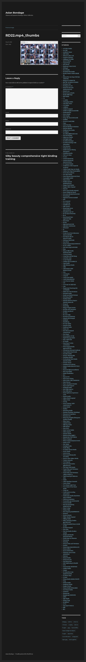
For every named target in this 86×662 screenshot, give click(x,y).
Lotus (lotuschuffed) (68, 279)
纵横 (64, 607)
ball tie (70, 621)
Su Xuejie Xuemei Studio (69, 449)
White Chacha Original (69, 517)
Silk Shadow (66, 426)
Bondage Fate (67, 84)
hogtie (64, 633)
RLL (64, 375)
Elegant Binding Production (71, 126)
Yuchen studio (67, 582)
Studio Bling (66, 448)
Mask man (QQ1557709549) (70, 295)
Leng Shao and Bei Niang (70, 256)
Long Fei (65, 275)
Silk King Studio (67, 425)
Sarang (65, 401)
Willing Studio (67, 519)
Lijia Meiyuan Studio (68, 265)
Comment (9, 87)
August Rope (66, 63)
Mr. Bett (65, 313)
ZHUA (64, 597)
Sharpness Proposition (69, 414)
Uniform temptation (68, 499)
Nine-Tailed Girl (67, 339)
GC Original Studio (68, 164)
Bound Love (66, 91)
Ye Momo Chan (67, 575)
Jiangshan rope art (68, 212)
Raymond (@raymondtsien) (71, 370)
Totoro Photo (66, 483)
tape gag (64, 639)
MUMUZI (65, 320)
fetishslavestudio (68, 153)
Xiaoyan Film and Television (71, 543)
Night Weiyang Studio (69, 338)
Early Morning (67, 125)
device (76, 624)
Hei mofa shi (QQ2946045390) (71, 194)
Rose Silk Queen (67, 391)
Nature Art (66, 329)
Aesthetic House (67, 52)
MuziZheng (66, 322)
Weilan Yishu (66, 510)
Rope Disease (67, 382)
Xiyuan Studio (67, 558)
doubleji (65, 119)
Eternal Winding (67, 135)
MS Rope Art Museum (69, 316)
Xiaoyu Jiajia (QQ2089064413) (71, 547)
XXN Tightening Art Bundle (70, 563)
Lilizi (64, 267)
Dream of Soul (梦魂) (68, 121)
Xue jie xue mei (67, 559)
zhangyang (66, 593)
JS (63, 229)
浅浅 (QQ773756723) (68, 605)
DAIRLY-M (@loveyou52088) (70, 110)
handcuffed (75, 627)
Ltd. (64, 283)
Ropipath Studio (67, 387)
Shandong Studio (68, 410)
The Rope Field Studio (69, 467)
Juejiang (65, 231)
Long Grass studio (68, 277)
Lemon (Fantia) (67, 254)
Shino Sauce (66, 421)
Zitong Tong (66, 600)
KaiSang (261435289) (68, 240)
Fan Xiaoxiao (66, 146)
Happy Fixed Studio (68, 185)
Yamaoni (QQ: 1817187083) (70, 566)
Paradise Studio (67, 354)
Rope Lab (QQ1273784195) (70, 384)
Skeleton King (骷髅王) (69, 435)
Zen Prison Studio (68, 590)
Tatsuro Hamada (68, 460)
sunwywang (66, 453)
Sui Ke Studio (66, 451)
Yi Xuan (65, 577)
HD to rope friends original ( (71, 190)
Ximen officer (67, 549)
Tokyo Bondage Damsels (70, 481)
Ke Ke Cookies (67, 245)
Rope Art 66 (66, 377)
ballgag (64, 621)
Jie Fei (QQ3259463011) (69, 213)
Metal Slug (66, 306)
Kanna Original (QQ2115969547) (71, 244)
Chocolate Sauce (67, 103)
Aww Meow (66, 64)
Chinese (64, 624)
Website (8, 129)
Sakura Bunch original (69, 398)
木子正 (64, 604)
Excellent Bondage (68, 141)
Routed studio (67, 396)
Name (7, 112)
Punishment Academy (69, 364)
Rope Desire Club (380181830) (71, 380)
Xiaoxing (65, 542)
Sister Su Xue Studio (68, 430)
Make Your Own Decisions (70, 291)
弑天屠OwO (66, 602)
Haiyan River (66, 180)
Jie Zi (64, 215)
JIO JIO (65, 222)
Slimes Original (67, 439)
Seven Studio (66, 407)
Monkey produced (68, 311)
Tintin (65, 480)
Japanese (70, 633)
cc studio (65, 100)
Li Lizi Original (67, 259)
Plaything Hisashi (68, 357)
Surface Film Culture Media (70, 458)
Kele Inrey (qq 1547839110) (70, 247)
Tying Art (65, 490)
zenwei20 (65, 591)
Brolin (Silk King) (67, 94)
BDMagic (65, 68)
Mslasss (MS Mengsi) (69, 318)
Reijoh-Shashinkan (68, 373)
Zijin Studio (66, 598)
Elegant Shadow (67, 128)
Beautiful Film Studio (69, 71)
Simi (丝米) (66, 428)
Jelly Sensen (66, 206)
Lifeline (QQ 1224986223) (70, 261)
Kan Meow (66, 242)
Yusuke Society (67, 586)
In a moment (66, 201)
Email (7, 120)
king (64, 249)
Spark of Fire (66, 442)
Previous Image (10, 27)
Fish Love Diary (67, 155)
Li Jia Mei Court (67, 258)
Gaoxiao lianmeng (68, 158)
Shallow (65, 409)
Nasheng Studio (67, 327)
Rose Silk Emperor (68, 389)
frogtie (64, 627)
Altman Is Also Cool (68, 55)
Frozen (65, 157)
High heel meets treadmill (70, 197)
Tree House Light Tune (69, 485)
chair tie (75, 621)
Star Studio (66, 444)
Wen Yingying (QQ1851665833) (71, 511)
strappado (75, 636)
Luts (64, 286)
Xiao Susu (65, 529)
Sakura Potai (66, 400)
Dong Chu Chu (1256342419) (70, 118)
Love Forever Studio (68, 281)
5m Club (65, 50)
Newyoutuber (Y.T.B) (68, 336)
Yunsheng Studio (67, 584)
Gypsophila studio (68, 178)
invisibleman (66, 204)
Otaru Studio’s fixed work (70, 352)
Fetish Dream (67, 148)
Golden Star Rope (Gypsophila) (71, 171)
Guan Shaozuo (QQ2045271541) (71, 176)
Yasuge (65, 570)
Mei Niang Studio (67, 297)
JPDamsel (66, 228)
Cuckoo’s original (68, 109)
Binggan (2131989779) (69, 80)
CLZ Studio (66, 105)
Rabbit (65, 368)
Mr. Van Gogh (66, 314)
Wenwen (65, 513)
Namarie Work (67, 325)
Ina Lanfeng (66, 203)
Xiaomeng (66, 540)
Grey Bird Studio (67, 174)
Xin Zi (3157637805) (68, 550)
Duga (64, 123)
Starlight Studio (67, 446)
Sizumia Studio (67, 433)
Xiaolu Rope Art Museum (70, 538)
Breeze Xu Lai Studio (68, 93)
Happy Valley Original (69, 187)
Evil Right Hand (67, 139)
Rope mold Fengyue (68, 385)
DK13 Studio (66, 116)
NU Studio (65, 341)
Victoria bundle (67, 503)
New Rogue (66, 334)
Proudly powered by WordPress (24, 654)
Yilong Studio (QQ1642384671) (71, 579)
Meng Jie (65, 304)
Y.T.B (64, 565)
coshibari (65, 107)
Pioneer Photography (69, 355)
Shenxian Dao (67, 416)
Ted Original (66, 462)
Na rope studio (67, 323)
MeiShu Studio (67, 299)
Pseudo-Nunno (67, 362)
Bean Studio (66, 70)
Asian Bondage (15, 12)
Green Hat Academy (68, 173)
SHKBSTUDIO (67, 423)
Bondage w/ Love (68, 86)
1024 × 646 (8, 44)
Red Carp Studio (67, 371)
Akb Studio (66, 54)
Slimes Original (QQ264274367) (71, 440)
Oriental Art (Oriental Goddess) (71, 350)
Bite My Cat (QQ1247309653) (70, 82)
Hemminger (66, 196)
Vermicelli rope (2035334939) (71, 501)
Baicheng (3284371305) (69, 66)
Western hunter (67, 515)
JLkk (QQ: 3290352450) (69, 226)
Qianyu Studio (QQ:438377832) (71, 366)
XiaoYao (65, 545)
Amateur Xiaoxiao (68, 57)
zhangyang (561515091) (69, 595)
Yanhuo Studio (67, 568)
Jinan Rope (66, 220)
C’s (64, 98)
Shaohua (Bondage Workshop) (71, 412)
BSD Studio (66, 96)
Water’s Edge (66, 508)
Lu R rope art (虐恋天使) (69, 284)
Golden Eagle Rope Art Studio (71, 169)
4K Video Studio (67, 48)
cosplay (70, 624)
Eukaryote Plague (68, 137)
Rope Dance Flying (68, 378)
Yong (64, 581)
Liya (64, 272)
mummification (66, 636)
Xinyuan (65, 556)
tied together (72, 639)
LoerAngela (66, 274)
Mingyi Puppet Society (69, 307)
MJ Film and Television (69, 309)
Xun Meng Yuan (67, 561)
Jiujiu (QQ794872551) (68, 224)
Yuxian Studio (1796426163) (70, 588)
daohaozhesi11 (67, 112)
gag (69, 627)
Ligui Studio (66, 263)
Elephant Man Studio (69, 130)
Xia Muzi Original (68, 527)
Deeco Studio (66, 114)
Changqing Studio (68, 102)
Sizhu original (67, 432)
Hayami (65, 189)
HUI (64, 199)
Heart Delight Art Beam (69, 192)
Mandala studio (67, 293)
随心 (64, 609)
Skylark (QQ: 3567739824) (70, 437)
